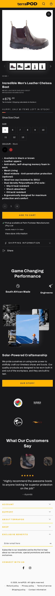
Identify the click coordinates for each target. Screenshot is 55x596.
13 (23, 137)
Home (4, 76)
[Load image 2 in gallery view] (20, 66)
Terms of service (44, 586)
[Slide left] (4, 66)
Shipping (15, 102)
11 (6, 137)
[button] (43, 3)
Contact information (37, 590)
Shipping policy (19, 590)
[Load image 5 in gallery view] (42, 66)
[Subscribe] (51, 543)
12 (14, 137)
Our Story (27, 383)
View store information (16, 233)
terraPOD (22, 582)
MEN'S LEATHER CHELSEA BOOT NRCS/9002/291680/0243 (16, 91)
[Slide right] (50, 66)
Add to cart (27, 215)
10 (43, 130)
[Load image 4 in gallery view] (35, 66)
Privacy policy (28, 586)
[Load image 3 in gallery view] (27, 66)
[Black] (4, 149)
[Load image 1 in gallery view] (13, 66)
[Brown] (10, 149)
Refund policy (13, 586)
